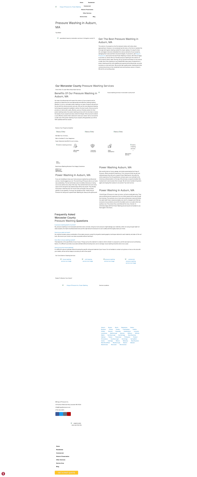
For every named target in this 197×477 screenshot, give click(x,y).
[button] (98, 225)
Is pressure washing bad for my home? (65, 225)
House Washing (60, 272)
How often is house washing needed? (65, 240)
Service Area (83, 16)
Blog (94, 16)
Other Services (87, 13)
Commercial (87, 6)
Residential (91, 2)
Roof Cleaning (81, 272)
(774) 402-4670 (59, 410)
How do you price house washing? (64, 247)
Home (81, 2)
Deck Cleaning (103, 272)
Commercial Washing (126, 272)
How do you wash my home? (62, 232)
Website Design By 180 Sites (63, 435)
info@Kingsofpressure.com (62, 407)
